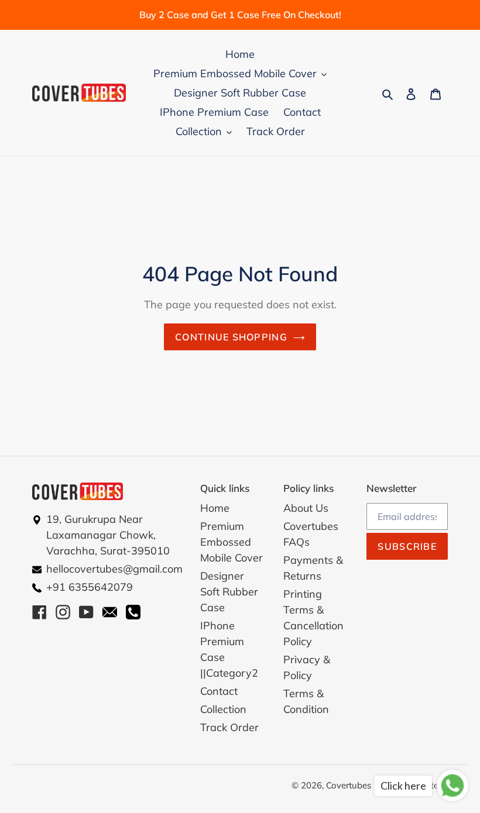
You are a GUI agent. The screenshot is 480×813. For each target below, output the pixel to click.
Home (214, 508)
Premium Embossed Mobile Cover (231, 541)
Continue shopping (231, 337)
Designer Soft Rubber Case (229, 591)
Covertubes (348, 785)
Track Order (229, 727)
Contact (219, 691)
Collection (223, 709)
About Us (305, 508)
